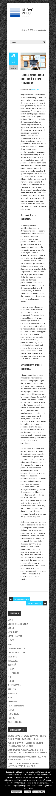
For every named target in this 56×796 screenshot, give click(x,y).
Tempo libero (13, 713)
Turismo (11, 717)
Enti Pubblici (13, 672)
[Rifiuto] (52, 782)
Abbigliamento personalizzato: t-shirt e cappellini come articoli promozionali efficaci (28, 751)
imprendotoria (14, 685)
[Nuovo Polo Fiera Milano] (28, 9)
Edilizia (11, 668)
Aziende (11, 640)
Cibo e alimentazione (16, 652)
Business (11, 644)
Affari (10, 619)
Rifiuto (27, 792)
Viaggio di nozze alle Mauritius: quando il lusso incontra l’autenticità (26, 744)
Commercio (12, 656)
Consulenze (13, 660)
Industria (12, 689)
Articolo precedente (21, 599)
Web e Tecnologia (15, 721)
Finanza (11, 681)
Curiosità (12, 664)
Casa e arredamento (16, 648)
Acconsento (16, 792)
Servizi (11, 709)
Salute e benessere (16, 705)
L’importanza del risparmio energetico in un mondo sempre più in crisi (27, 758)
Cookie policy (38, 792)
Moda (10, 697)
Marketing (35, 89)
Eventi (10, 676)
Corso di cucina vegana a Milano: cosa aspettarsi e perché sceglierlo (24, 765)
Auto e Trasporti (15, 636)
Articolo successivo (34, 603)
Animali (11, 627)
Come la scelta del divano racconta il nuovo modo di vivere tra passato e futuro (27, 737)
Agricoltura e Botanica (18, 623)
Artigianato (13, 632)
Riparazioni (12, 701)
